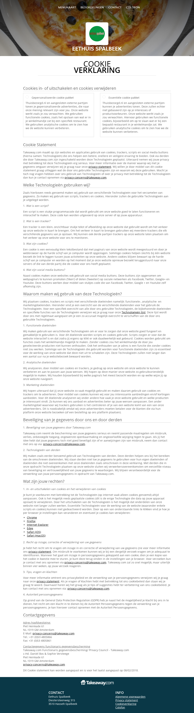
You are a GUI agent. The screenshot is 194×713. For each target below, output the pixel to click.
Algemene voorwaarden (130, 696)
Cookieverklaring (125, 704)
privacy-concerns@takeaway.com (85, 177)
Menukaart (67, 7)
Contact (114, 7)
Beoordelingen (92, 7)
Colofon (120, 707)
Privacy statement (126, 700)
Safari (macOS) (36, 535)
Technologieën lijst (134, 312)
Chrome (32, 517)
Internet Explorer (37, 525)
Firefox (31, 521)
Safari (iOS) (34, 532)
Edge (30, 528)
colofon (133, 7)
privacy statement (99, 166)
